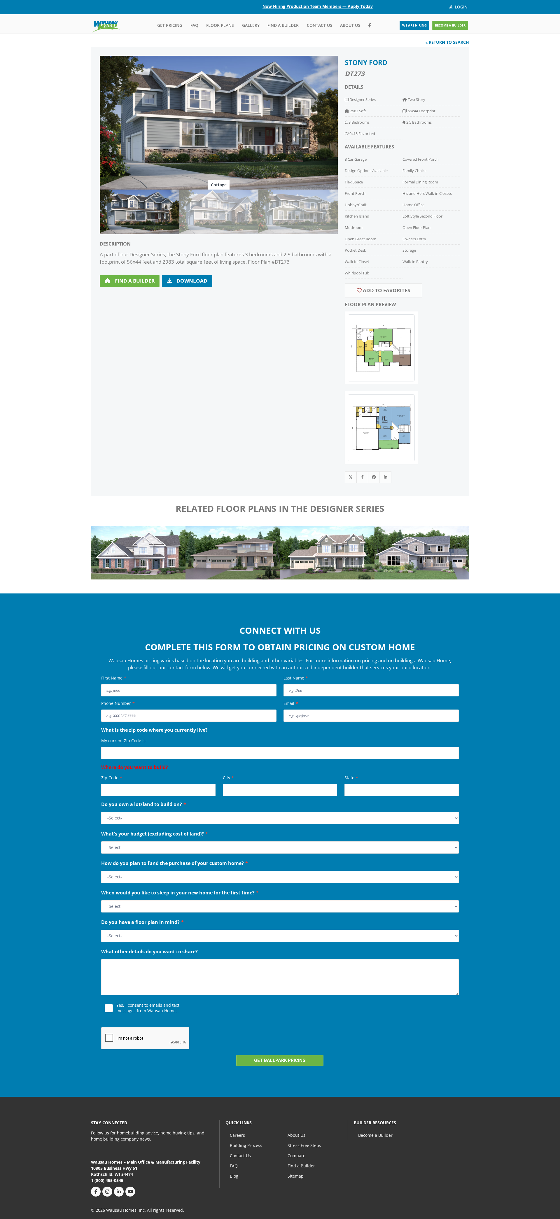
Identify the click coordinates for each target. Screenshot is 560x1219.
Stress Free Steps (304, 1145)
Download (191, 280)
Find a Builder (283, 25)
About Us (350, 25)
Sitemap (296, 1176)
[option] (219, 123)
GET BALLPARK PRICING (280, 1060)
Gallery (251, 25)
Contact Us (319, 25)
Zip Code (111, 777)
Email (291, 703)
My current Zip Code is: (124, 740)
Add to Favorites (386, 290)
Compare (296, 1155)
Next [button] (459, 550)
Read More (114, 1018)
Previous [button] (101, 550)
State (351, 777)
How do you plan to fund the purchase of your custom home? (174, 863)
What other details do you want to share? (149, 952)
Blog (234, 1176)
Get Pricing (169, 25)
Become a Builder (375, 1135)
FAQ (194, 25)
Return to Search (448, 42)
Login (461, 7)
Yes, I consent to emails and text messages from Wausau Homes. (147, 1008)
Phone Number (118, 703)
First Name (113, 678)
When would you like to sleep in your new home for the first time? (180, 893)
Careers (237, 1135)
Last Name (296, 678)
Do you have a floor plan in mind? (142, 922)
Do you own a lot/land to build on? (143, 805)
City (228, 777)
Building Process (246, 1145)
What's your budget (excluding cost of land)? (154, 834)
